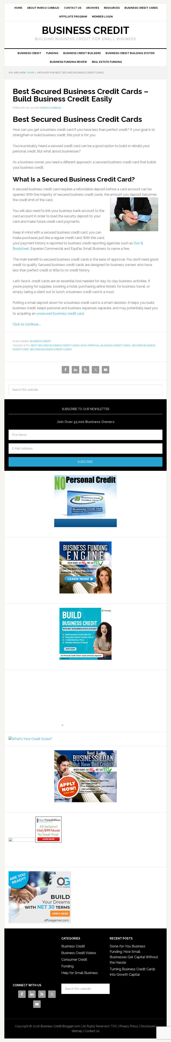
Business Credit (85, 30)
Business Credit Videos (78, 953)
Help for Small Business (79, 973)
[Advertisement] (35, 700)
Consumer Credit (74, 960)
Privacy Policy (128, 1026)
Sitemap (77, 1031)
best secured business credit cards (55, 345)
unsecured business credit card (60, 313)
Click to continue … (27, 324)
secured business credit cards (51, 349)
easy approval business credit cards (105, 345)
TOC (114, 1026)
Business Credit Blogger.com (60, 1026)
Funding (67, 966)
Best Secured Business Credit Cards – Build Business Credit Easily (80, 95)
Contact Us (92, 1031)
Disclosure (148, 1026)
